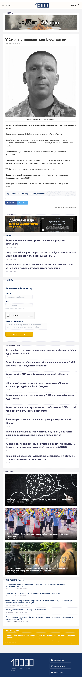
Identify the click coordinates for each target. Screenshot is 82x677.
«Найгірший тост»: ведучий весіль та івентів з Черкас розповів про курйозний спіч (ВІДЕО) (36, 385)
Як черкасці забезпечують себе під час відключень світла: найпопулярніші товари (41, 636)
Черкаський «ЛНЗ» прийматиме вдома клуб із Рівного (36, 374)
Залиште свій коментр (14, 321)
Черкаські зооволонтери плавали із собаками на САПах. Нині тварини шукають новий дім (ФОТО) (40, 409)
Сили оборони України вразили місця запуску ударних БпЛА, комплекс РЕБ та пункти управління (40, 364)
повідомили (17, 134)
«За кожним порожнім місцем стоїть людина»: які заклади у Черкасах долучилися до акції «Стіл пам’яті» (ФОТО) (40, 445)
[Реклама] (41, 22)
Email (7, 301)
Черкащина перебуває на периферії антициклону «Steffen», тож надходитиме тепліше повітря (40, 458)
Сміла (60, 207)
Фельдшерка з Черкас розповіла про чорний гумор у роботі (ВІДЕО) (39, 421)
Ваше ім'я (9, 293)
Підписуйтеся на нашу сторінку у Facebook (27, 194)
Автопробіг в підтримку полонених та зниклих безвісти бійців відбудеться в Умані (40, 352)
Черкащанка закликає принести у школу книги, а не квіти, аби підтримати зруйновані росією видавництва (38, 433)
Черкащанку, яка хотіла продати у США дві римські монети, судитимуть (39, 397)
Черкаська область (70, 207)
